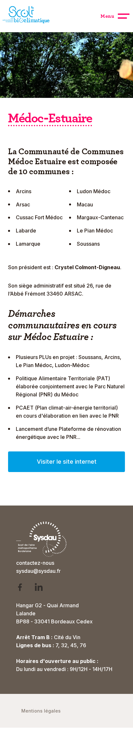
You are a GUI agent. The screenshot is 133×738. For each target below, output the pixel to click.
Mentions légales (41, 711)
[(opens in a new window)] (24, 588)
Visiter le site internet (67, 461)
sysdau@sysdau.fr (38, 571)
